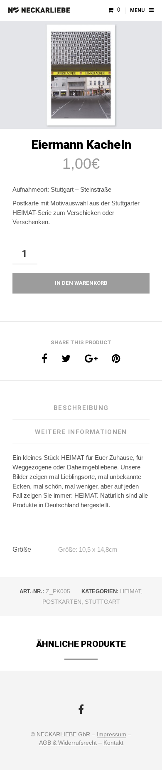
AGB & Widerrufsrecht (68, 743)
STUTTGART (102, 601)
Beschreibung (81, 408)
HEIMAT (130, 591)
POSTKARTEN (61, 601)
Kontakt (113, 743)
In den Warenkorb (81, 283)
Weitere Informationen (81, 432)
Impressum (111, 734)
